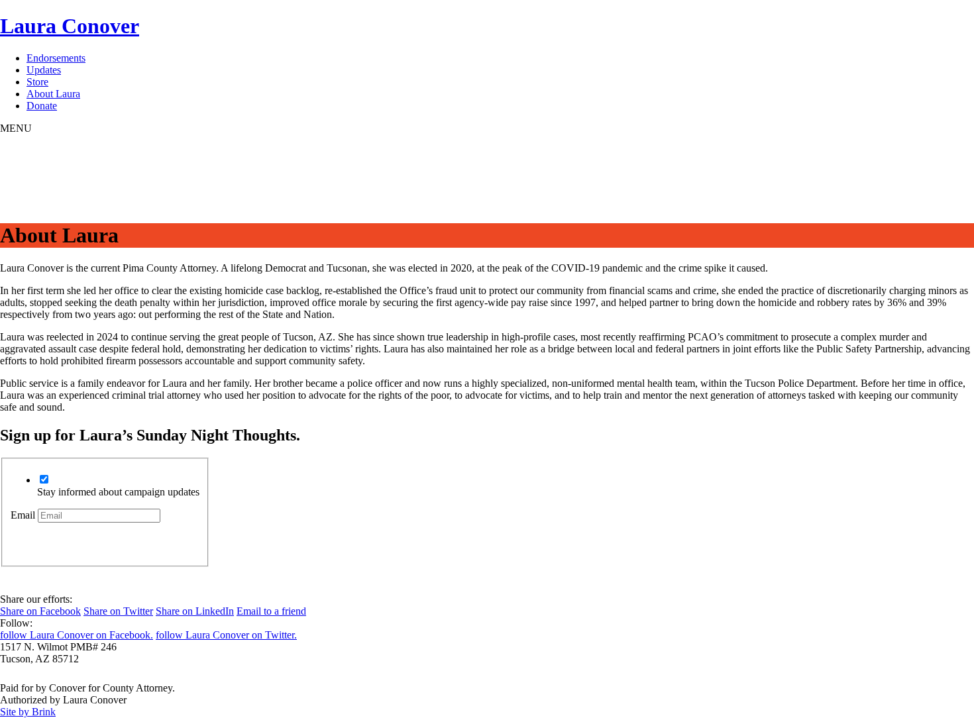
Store (37, 82)
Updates (44, 70)
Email (23, 515)
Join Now (58, 540)
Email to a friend (271, 611)
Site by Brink (28, 711)
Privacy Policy (30, 676)
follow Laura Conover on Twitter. (226, 635)
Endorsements (56, 58)
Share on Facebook (40, 611)
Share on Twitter (118, 611)
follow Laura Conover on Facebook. (76, 635)
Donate (42, 106)
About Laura (53, 94)
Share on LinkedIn (195, 611)
